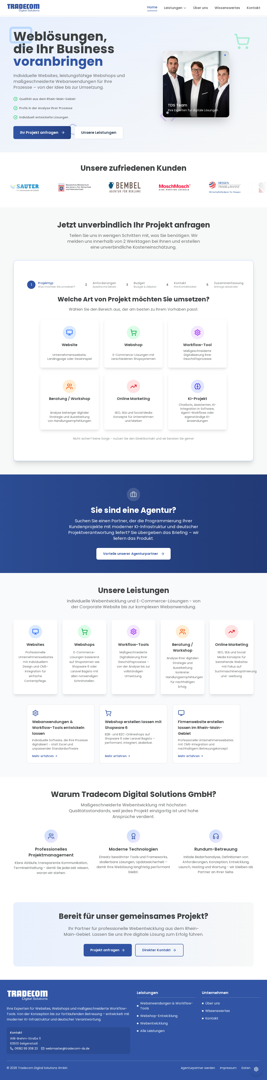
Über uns (200, 7)
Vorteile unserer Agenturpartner (130, 553)
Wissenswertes (227, 7)
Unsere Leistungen (98, 132)
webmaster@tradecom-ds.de (67, 1048)
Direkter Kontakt (156, 950)
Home (152, 7)
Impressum (228, 1068)
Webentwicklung (154, 1023)
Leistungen (173, 7)
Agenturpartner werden (198, 1068)
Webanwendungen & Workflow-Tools (166, 1006)
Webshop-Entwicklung (159, 1015)
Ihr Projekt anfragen (39, 132)
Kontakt (253, 7)
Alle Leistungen (152, 1030)
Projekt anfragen (104, 950)
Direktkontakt (145, 438)
